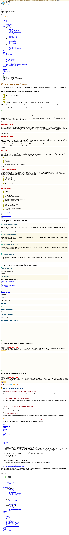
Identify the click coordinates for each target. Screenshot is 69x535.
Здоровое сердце (10, 60)
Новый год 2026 (7, 434)
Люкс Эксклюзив (13, 37)
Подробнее (3, 350)
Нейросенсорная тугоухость (12, 63)
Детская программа (10, 59)
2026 (4, 70)
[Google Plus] (17, 385)
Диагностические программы (13, 61)
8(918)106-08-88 (7, 443)
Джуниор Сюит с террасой (15, 32)
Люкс (10, 35)
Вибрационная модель (11, 58)
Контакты (8, 25)
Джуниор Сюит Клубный (14, 33)
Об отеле (5, 20)
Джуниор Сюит (12, 31)
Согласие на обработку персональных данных (13, 466)
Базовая (7, 55)
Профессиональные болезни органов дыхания (16, 64)
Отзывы (5, 69)
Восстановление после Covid (12, 65)
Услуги (4, 66)
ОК (58, 0)
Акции (4, 67)
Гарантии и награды (10, 21)
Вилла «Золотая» (12, 42)
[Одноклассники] (13, 385)
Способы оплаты (10, 23)
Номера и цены (6, 26)
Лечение (5, 53)
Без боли (8, 56)
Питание (5, 50)
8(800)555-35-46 (7, 442)
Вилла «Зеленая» (12, 43)
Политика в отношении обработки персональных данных (16, 465)
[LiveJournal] (16, 385)
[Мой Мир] (14, 385)
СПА (4, 428)
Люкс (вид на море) (13, 36)
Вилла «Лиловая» (13, 41)
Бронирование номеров (8, 436)
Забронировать (4, 533)
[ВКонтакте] (10, 385)
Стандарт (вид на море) (14, 30)
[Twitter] (12, 385)
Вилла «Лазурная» (13, 40)
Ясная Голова (9, 54)
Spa (4, 52)
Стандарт (11, 29)
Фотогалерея (9, 24)
